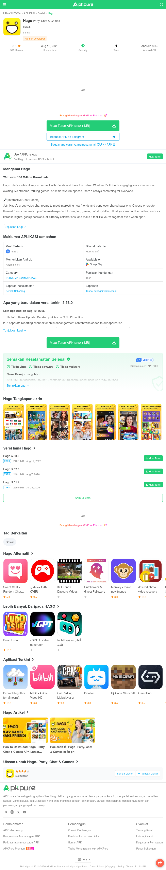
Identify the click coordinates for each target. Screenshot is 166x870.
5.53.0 (15, 251)
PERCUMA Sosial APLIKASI (21, 277)
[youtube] (24, 812)
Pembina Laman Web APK (83, 836)
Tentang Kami (144, 830)
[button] (83, 47)
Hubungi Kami (144, 836)
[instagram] (12, 812)
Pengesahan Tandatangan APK (21, 836)
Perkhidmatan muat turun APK (21, 842)
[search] (161, 4)
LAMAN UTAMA (12, 13)
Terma (129, 866)
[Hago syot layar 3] (82, 422)
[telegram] (5, 812)
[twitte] (18, 812)
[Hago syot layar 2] (59, 422)
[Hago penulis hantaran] (13, 422)
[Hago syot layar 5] (128, 422)
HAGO (27, 27)
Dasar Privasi (97, 866)
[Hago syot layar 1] (36, 422)
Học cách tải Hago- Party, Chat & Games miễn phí (71, 749)
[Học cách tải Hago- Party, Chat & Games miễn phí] (72, 730)
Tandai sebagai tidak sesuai (101, 291)
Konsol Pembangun (79, 830)
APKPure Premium (14, 848)
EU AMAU (140, 866)
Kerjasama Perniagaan (149, 842)
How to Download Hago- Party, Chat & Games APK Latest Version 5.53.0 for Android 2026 (24, 749)
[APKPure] (83, 4)
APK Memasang (12, 830)
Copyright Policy (115, 866)
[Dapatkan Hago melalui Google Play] (94, 264)
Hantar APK (75, 842)
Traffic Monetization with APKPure (88, 848)
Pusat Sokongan (146, 848)
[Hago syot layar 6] (151, 422)
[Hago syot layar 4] (105, 422)
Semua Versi (83, 498)
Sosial (41, 13)
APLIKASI (29, 13)
